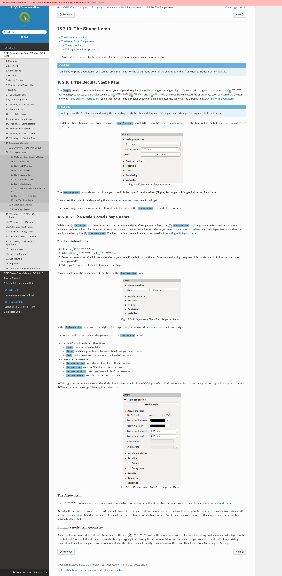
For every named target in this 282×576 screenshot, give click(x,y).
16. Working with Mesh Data (20, 133)
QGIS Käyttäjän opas (75, 7)
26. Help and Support (16, 254)
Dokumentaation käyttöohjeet (19, 295)
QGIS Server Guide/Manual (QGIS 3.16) (24, 273)
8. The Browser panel (16, 95)
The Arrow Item (74, 45)
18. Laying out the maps (17, 143)
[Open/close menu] (2, 53)
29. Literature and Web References (23, 268)
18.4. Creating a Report (19, 209)
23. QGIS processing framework (22, 236)
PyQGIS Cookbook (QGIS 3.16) (19, 307)
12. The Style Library (16, 114)
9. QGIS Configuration (17, 99)
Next (238, 14)
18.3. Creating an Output (20, 205)
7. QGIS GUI (12, 90)
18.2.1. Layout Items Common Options (27, 157)
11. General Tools (14, 109)
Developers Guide (13, 312)
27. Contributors (14, 259)
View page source (235, 7)
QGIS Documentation (26, 7)
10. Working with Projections (20, 104)
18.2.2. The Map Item (20, 162)
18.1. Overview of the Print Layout (24, 148)
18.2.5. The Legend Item (21, 175)
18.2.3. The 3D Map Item (21, 166)
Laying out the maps (104, 7)
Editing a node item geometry (82, 49)
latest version (97, 2)
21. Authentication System (19, 227)
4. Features (11, 75)
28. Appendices (13, 263)
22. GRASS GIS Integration (19, 231)
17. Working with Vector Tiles (20, 138)
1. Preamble (11, 61)
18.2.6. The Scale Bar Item (22, 179)
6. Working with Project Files (20, 85)
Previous (67, 14)
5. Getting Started (15, 80)
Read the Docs (117, 570)
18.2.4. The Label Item (20, 171)
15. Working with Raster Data (21, 128)
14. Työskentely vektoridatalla (20, 124)
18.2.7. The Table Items (21, 184)
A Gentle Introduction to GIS (18, 283)
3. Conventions (13, 71)
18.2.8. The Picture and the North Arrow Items (28, 190)
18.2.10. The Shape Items (22, 200)
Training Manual (12, 278)
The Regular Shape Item (74, 37)
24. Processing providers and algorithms (20, 243)
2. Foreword (12, 66)
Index (24, 36)
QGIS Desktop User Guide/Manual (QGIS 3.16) (24, 54)
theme (90, 570)
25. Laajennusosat (15, 249)
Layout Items (131, 7)
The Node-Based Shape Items (78, 41)
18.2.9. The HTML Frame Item (23, 196)
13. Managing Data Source (19, 119)
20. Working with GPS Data (19, 222)
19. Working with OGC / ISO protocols (20, 215)
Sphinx (73, 570)
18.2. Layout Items (17, 152)
